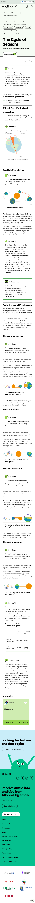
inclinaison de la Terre (9, 30)
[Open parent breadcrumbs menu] (22, 13)
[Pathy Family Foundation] (25, 874)
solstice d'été (7, 24)
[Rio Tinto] (9, 882)
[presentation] (10, 297)
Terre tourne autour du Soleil (11, 34)
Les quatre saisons (9, 21)
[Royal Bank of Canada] (25, 889)
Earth (7, 83)
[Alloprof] (11, 6)
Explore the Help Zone (13, 749)
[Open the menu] (2, 6)
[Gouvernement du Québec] (9, 874)
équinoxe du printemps (23, 21)
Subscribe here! (9, 806)
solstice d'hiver (8, 27)
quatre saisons (19, 27)
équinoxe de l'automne (20, 24)
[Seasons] (16, 712)
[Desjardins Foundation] (9, 889)
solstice (28, 27)
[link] (25, 62)
